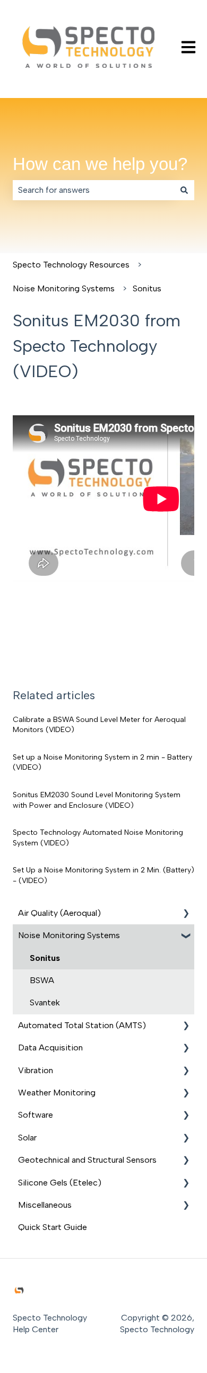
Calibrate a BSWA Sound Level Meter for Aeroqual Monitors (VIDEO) (99, 725)
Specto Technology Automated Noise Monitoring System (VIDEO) (98, 838)
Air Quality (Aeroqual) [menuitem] (59, 913)
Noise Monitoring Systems (64, 288)
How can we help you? (100, 164)
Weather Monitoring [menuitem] (57, 1092)
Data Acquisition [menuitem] (50, 1047)
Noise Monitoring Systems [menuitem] (69, 935)
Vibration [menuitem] (35, 1070)
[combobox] (93, 190)
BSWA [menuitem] (42, 980)
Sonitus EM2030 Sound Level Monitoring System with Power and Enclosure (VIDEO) (96, 800)
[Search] (184, 190)
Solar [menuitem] (27, 1138)
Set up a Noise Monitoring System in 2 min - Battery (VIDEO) (102, 762)
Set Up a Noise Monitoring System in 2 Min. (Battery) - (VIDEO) (103, 875)
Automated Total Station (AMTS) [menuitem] (82, 1025)
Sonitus (147, 288)
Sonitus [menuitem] (45, 958)
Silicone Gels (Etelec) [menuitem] (59, 1183)
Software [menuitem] (35, 1115)
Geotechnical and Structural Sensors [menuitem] (87, 1160)
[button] (185, 914)
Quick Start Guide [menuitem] (52, 1227)
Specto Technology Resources (71, 265)
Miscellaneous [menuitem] (45, 1205)
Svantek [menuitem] (45, 1002)
